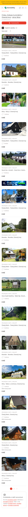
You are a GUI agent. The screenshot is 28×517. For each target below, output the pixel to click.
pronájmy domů (8, 501)
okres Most (16, 17)
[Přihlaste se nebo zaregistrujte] (26, 8)
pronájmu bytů (12, 500)
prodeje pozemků (13, 505)
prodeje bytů (12, 503)
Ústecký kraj (6, 17)
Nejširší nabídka (10, 28)
